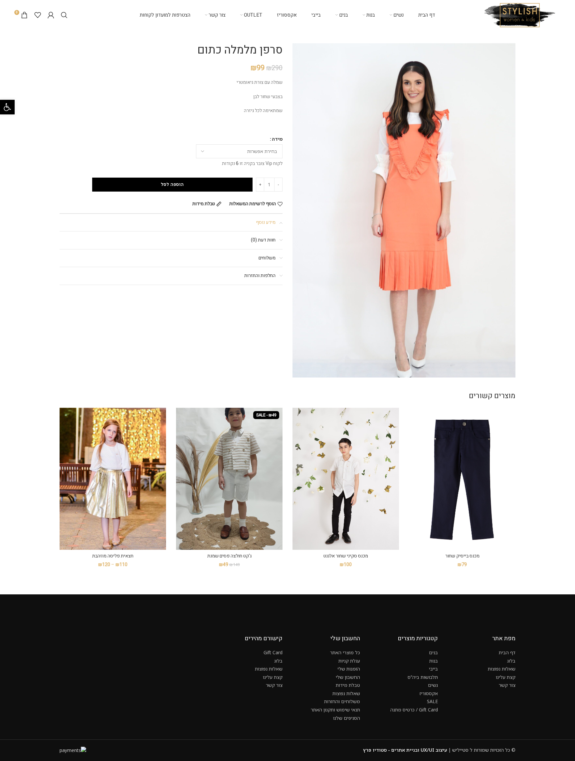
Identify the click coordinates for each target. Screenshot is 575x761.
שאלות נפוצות (501, 669)
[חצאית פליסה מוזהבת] (113, 479)
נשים (433, 685)
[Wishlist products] (37, 15)
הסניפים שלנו (346, 718)
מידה (277, 139)
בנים (433, 652)
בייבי (433, 669)
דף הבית (507, 652)
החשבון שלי (348, 677)
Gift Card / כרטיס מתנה (414, 709)
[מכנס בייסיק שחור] (462, 479)
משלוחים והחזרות (342, 701)
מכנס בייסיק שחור (462, 555)
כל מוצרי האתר (345, 652)
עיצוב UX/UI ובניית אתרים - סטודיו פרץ (405, 750)
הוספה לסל (172, 184)
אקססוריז (429, 693)
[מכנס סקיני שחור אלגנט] (345, 479)
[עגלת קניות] (24, 15)
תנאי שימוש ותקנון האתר (335, 709)
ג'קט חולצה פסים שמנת (229, 555)
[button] (7, 107)
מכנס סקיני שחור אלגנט (345, 555)
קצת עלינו (505, 677)
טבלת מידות (348, 685)
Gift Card (273, 652)
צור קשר (507, 685)
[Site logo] (520, 14)
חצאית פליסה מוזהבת (112, 555)
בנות (433, 661)
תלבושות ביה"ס (423, 677)
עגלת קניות (349, 661)
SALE (432, 701)
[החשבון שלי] (51, 15)
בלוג (511, 661)
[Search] (64, 15)
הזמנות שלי (348, 669)
